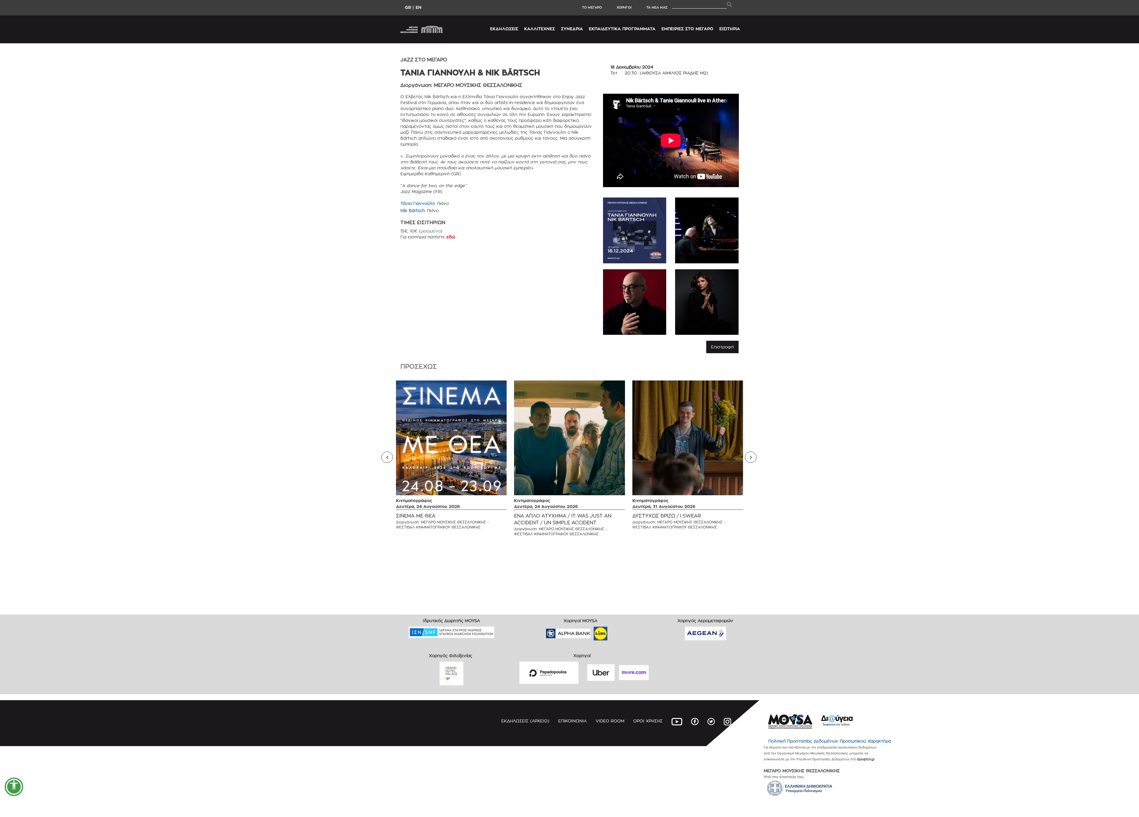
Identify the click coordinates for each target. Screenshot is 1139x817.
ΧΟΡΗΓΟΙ (624, 7)
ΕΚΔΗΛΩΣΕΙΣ (504, 28)
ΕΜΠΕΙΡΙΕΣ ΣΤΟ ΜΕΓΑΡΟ (687, 28)
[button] (14, 787)
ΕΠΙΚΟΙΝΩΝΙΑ (572, 721)
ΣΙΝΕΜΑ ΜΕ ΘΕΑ (415, 515)
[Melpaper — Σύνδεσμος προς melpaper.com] (617, 631)
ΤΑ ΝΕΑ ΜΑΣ (656, 7)
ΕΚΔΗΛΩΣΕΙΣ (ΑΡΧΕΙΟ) (525, 721)
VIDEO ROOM (610, 721)
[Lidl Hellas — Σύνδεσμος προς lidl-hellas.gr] (592, 631)
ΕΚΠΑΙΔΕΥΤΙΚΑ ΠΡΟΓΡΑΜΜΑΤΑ (622, 28)
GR (408, 7)
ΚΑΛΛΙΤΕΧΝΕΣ (539, 28)
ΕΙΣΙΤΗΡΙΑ (729, 28)
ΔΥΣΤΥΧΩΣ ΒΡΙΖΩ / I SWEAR (666, 515)
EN (418, 7)
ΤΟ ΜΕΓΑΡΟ (592, 7)
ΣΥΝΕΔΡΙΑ (572, 28)
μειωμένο (430, 231)
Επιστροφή (722, 347)
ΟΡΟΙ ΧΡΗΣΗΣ (648, 721)
